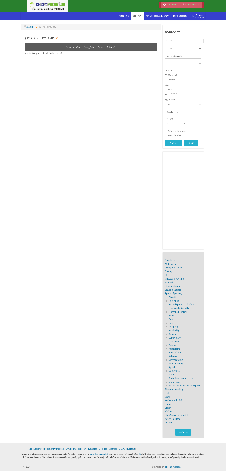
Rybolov (173, 356)
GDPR (122, 448)
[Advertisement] (183, 200)
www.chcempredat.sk (99, 454)
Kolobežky (174, 330)
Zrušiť (191, 143)
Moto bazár (170, 264)
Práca (167, 396)
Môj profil (171, 4)
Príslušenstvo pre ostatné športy (184, 385)
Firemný (171, 79)
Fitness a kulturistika (179, 308)
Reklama (92, 448)
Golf (171, 319)
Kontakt (131, 448)
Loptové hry (175, 337)
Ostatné (168, 422)
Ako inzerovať (35, 448)
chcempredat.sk (172, 466)
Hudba (168, 393)
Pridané (111, 47)
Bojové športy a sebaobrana (182, 304)
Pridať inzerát (192, 4)
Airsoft (172, 297)
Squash (172, 367)
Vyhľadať (173, 143)
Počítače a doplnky (174, 400)
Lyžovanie (174, 341)
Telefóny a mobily (174, 389)
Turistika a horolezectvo (181, 378)
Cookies (103, 448)
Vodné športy (175, 382)
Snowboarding (176, 363)
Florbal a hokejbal (178, 312)
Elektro (168, 411)
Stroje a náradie (172, 286)
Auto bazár (170, 260)
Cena (101, 47)
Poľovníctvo (175, 352)
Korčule (172, 334)
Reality (168, 271)
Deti (167, 275)
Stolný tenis (174, 371)
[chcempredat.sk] (47, 6)
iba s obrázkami (175, 135)
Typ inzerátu (170, 99)
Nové (170, 90)
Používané (172, 93)
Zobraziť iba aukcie (177, 131)
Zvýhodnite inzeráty (76, 448)
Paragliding (174, 348)
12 (140, 454)
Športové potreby (173, 293)
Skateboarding (176, 360)
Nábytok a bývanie (174, 278)
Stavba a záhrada (173, 289)
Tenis (171, 374)
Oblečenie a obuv (173, 267)
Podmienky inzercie (54, 448)
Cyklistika (174, 301)
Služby (168, 407)
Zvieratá (169, 282)
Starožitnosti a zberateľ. (176, 415)
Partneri (113, 448)
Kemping (173, 326)
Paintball (173, 345)
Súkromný (172, 75)
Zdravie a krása (172, 419)
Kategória (89, 47)
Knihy (168, 404)
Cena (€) (169, 119)
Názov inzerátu (72, 47)
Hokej (171, 323)
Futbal (172, 315)
